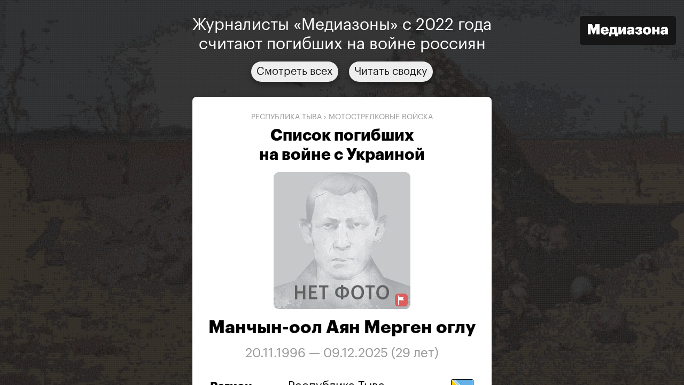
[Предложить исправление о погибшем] (401, 300)
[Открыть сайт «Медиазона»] (628, 32)
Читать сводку (391, 71)
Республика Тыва (286, 117)
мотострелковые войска (381, 117)
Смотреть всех (294, 71)
